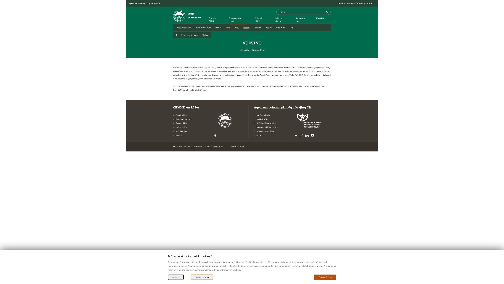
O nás (258, 135)
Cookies (207, 147)
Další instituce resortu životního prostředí (355, 3)
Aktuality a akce (181, 131)
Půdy (237, 27)
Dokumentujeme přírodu (265, 131)
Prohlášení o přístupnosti (193, 147)
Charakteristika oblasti (184, 119)
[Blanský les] (176, 35)
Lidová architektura (203, 27)
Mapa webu (177, 147)
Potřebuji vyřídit (181, 127)
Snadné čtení (217, 147)
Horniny (218, 27)
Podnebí (257, 27)
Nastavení (175, 277)
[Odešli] (327, 12)
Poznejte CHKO (181, 115)
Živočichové (280, 27)
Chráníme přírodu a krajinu (266, 123)
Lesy (291, 27)
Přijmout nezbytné (202, 277)
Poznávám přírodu (263, 115)
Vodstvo (246, 27)
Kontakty (179, 135)
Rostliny (268, 27)
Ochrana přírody (182, 123)
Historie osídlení (184, 27)
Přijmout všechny (325, 277)
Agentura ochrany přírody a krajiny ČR (144, 3)
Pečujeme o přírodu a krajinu (267, 127)
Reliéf (228, 27)
